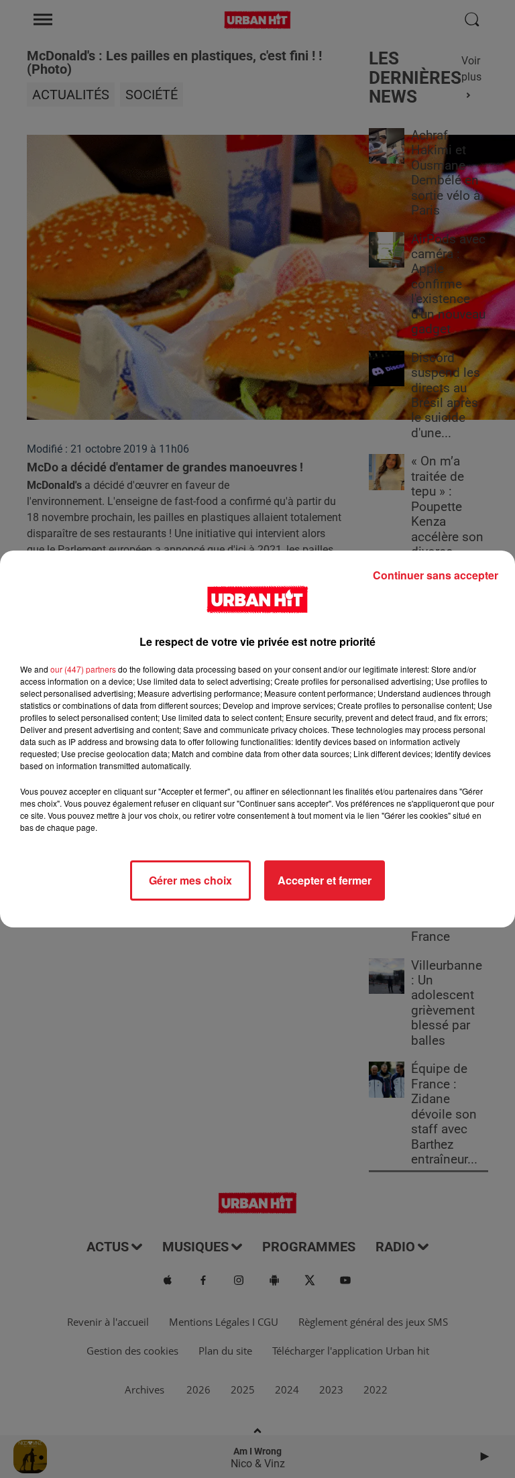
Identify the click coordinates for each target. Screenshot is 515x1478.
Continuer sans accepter (435, 575)
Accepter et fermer (324, 880)
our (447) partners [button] (83, 669)
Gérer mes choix (190, 880)
